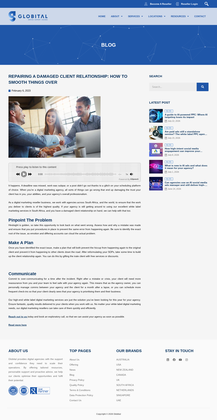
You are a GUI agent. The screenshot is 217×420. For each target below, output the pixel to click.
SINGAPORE (123, 395)
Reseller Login (189, 4)
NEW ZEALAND (124, 369)
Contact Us (75, 400)
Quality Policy (77, 385)
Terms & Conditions (80, 390)
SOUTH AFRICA (125, 385)
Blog (72, 374)
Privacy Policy (77, 380)
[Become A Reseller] (145, 3)
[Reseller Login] (177, 3)
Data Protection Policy (81, 395)
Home (101, 16)
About (115, 16)
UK (118, 380)
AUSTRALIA (122, 359)
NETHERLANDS (125, 390)
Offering (74, 364)
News (72, 369)
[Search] (203, 87)
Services (134, 16)
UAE (118, 400)
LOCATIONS (155, 16)
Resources (178, 16)
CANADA (121, 374)
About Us (74, 359)
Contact (200, 16)
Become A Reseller (160, 4)
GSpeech (134, 179)
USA (118, 364)
